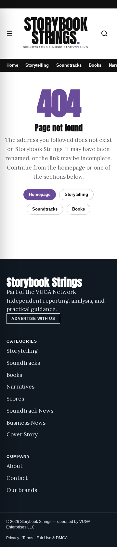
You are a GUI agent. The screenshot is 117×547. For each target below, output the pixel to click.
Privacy (12, 538)
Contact (17, 478)
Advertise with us (33, 318)
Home (12, 65)
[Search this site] (104, 33)
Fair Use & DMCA (52, 538)
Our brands (21, 490)
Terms (27, 538)
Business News (26, 422)
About (14, 466)
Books (95, 65)
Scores (15, 398)
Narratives (20, 386)
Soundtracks (69, 65)
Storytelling (37, 65)
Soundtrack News (29, 410)
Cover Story (22, 434)
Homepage (39, 194)
